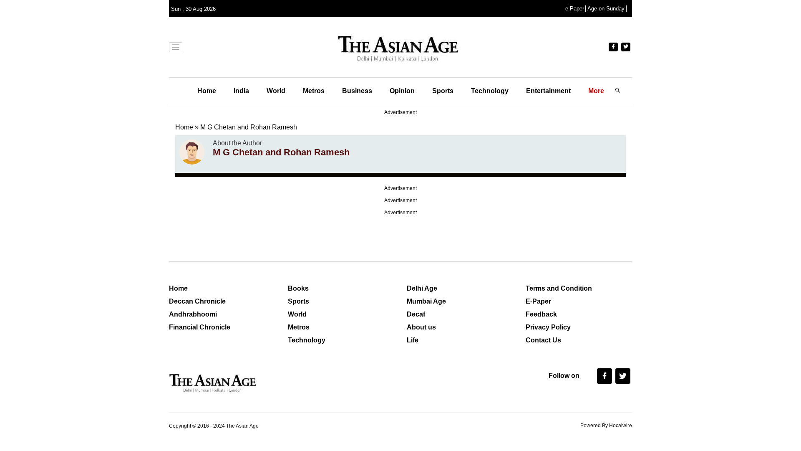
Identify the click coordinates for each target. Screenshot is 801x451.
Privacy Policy (548, 327)
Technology (490, 90)
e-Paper (574, 8)
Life (412, 340)
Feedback (541, 314)
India (241, 90)
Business (357, 90)
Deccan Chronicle (197, 301)
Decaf (416, 314)
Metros (314, 90)
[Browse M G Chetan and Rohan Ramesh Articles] (191, 152)
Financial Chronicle (199, 327)
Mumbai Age (426, 301)
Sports (442, 90)
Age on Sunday (606, 8)
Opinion (402, 90)
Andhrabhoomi (193, 314)
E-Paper (538, 301)
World (276, 90)
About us (421, 327)
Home (206, 90)
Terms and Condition (559, 288)
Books (298, 288)
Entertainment (548, 90)
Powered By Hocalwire (606, 425)
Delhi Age (422, 288)
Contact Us (543, 340)
